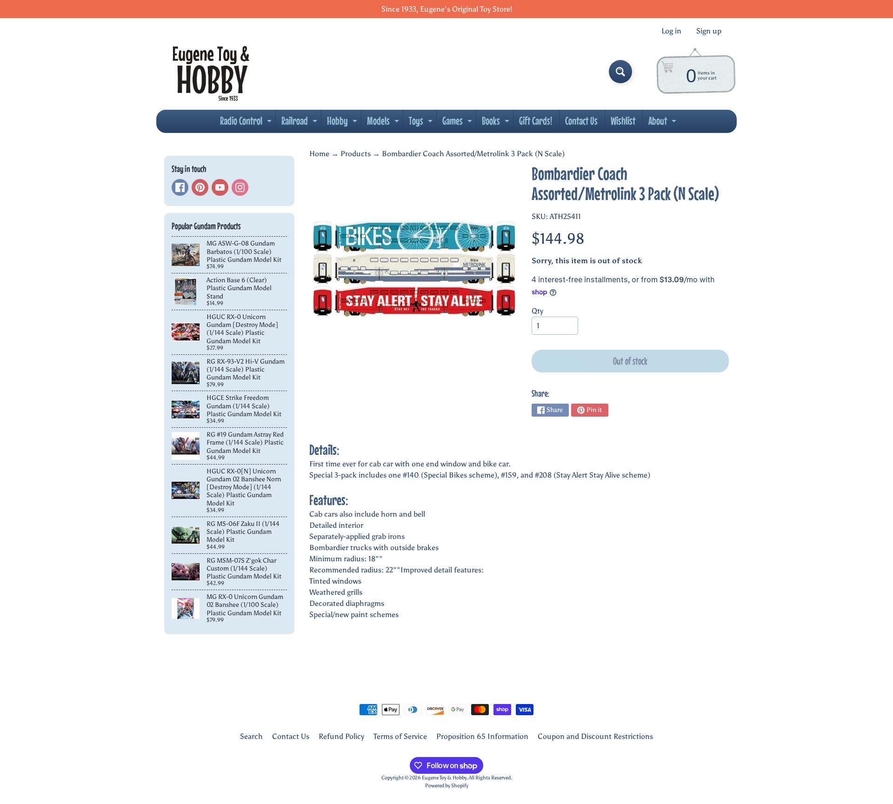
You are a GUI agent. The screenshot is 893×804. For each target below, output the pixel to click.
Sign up (708, 31)
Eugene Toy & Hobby (444, 777)
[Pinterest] (200, 187)
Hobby (343, 123)
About (663, 123)
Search (251, 736)
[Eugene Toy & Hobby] (211, 71)
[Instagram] (240, 187)
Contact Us (581, 120)
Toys (422, 123)
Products (355, 153)
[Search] (620, 71)
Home (319, 153)
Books (497, 123)
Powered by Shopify (446, 785)
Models (384, 123)
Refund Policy (341, 736)
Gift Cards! (535, 120)
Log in (671, 31)
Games (458, 123)
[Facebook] (180, 187)
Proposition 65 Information (482, 736)
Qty (537, 310)
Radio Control (247, 123)
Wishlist (623, 120)
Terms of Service (400, 736)
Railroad (300, 123)
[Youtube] (220, 187)
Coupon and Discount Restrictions (595, 736)
